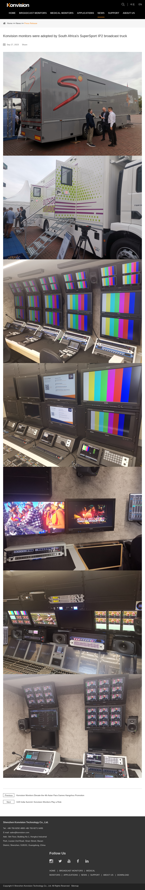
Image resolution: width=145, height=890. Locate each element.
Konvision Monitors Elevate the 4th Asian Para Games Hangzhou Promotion (50, 795)
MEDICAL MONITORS (61, 13)
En (140, 4)
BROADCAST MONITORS (33, 13)
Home (12, 13)
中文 (132, 4)
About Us (129, 13)
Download (123, 875)
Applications (85, 13)
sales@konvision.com (19, 832)
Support (113, 13)
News (101, 13)
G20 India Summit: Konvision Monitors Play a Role (38, 802)
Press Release (30, 23)
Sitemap (75, 886)
